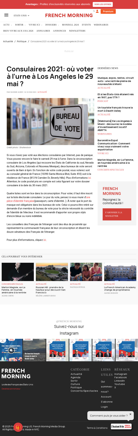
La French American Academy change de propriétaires (120, 288)
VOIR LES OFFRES (102, 4)
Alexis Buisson (111, 293)
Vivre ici (103, 153)
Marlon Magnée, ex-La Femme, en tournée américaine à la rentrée (116, 162)
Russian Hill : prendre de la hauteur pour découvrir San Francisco (50, 290)
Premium (108, 11)
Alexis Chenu (8, 296)
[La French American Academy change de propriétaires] (120, 272)
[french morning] (69, 15)
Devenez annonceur (11, 388)
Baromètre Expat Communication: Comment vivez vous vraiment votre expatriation (114, 145)
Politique (21, 41)
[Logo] (34, 373)
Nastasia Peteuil (77, 287)
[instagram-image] (11, 350)
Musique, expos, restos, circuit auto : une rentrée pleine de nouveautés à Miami (116, 80)
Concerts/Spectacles (111, 170)
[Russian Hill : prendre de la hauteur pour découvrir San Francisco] (52, 272)
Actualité (8, 41)
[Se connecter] (97, 11)
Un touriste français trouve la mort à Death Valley (115, 109)
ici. (89, 177)
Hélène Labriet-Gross (46, 296)
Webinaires (105, 134)
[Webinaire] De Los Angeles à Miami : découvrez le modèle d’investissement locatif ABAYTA (115, 125)
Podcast (103, 101)
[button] (94, 11)
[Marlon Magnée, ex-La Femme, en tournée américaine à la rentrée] (18, 272)
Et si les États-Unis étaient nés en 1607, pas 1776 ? (116, 96)
